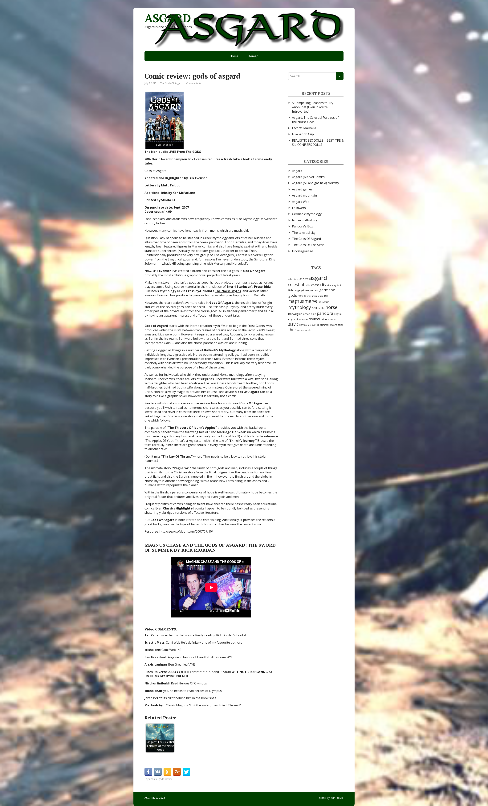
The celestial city (303, 233)
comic (154, 779)
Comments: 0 (193, 83)
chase (315, 285)
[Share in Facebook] (148, 772)
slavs (302, 324)
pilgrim (338, 314)
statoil (315, 324)
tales (340, 324)
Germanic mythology (307, 214)
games (314, 290)
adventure (293, 279)
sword (333, 324)
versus (300, 330)
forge (297, 290)
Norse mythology (304, 220)
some (308, 325)
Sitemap (252, 56)
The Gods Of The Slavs (308, 245)
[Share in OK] (167, 772)
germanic (327, 289)
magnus (296, 301)
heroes (302, 295)
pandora (325, 313)
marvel (312, 301)
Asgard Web (300, 202)
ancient (303, 279)
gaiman (305, 290)
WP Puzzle (337, 798)
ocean (306, 314)
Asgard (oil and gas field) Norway (315, 183)
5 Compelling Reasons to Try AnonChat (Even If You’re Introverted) (312, 107)
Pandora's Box (302, 226)
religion (303, 319)
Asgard (297, 171)
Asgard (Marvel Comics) (309, 177)
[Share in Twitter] (186, 772)
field (338, 285)
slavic (293, 324)
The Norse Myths (228, 291)
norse (331, 307)
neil (314, 308)
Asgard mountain (304, 195)
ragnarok (293, 319)
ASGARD (167, 18)
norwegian (295, 314)
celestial (296, 284)
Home (234, 56)
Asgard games (302, 189)
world (308, 330)
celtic (308, 285)
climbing (331, 285)
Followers (299, 208)
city (323, 284)
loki (326, 295)
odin (313, 314)
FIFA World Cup (303, 134)
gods (161, 779)
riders (324, 319)
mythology (299, 307)
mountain (324, 302)
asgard (318, 278)
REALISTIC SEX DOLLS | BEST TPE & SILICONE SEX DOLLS (318, 142)
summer (324, 324)
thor (292, 329)
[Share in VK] (158, 772)
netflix (321, 308)
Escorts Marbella (304, 128)
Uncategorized (302, 251)
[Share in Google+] (177, 772)
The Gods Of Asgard (171, 83)
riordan (332, 319)
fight (291, 290)
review (168, 779)
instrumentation (315, 296)
